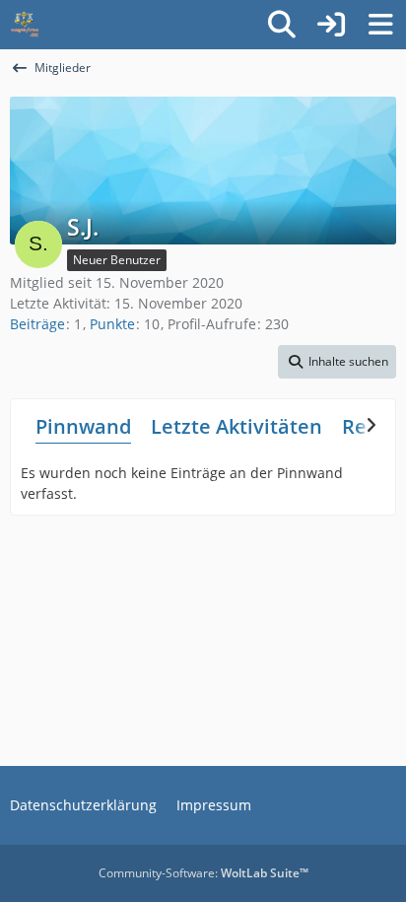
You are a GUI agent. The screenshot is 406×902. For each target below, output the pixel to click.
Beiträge (37, 323)
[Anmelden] (331, 24)
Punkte (112, 323)
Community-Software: (203, 873)
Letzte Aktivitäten (236, 426)
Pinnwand (83, 426)
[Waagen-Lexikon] (24, 24)
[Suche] (282, 24)
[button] (337, 362)
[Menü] (380, 24)
